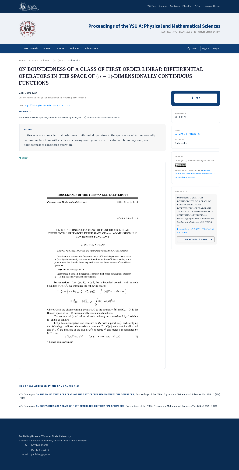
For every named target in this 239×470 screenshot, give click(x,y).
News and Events (212, 6)
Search (194, 48)
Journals (163, 6)
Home (21, 60)
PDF (197, 98)
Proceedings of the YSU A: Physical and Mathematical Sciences (154, 26)
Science (198, 6)
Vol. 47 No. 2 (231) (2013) (52, 60)
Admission (175, 6)
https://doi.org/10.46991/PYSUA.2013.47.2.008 (48, 105)
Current (60, 48)
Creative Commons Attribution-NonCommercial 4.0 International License (195, 173)
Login (216, 48)
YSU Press (151, 6)
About (46, 48)
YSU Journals (31, 48)
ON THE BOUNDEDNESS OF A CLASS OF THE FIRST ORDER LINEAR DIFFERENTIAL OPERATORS (85, 394)
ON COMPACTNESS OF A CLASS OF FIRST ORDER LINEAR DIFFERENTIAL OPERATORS (80, 406)
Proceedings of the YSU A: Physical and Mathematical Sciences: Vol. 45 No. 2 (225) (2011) (171, 406)
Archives (74, 48)
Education (187, 6)
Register (205, 48)
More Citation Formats (196, 239)
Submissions (91, 48)
